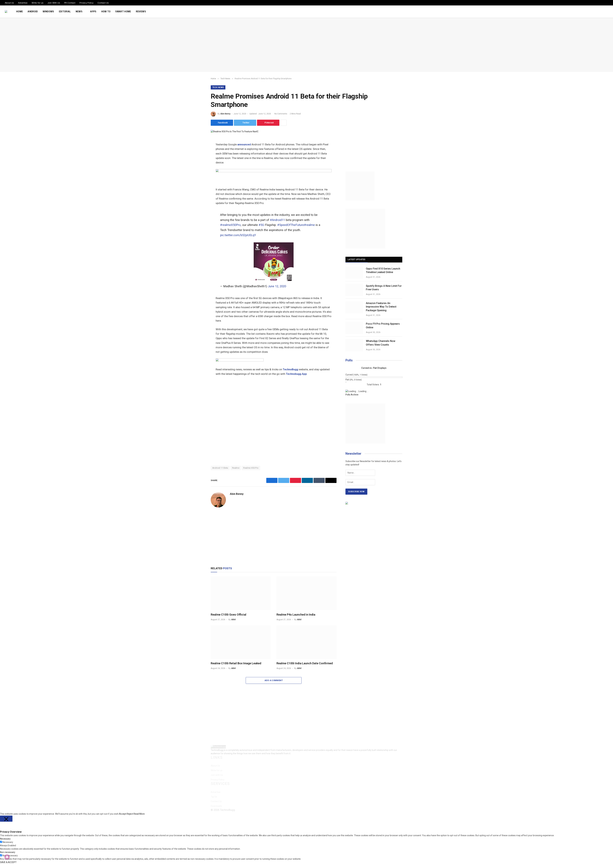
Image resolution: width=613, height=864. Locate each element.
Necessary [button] (5, 838)
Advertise (22, 2)
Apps (93, 11)
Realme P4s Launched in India (295, 614)
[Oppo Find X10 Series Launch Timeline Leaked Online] (354, 273)
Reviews (141, 11)
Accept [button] (122, 814)
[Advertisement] (306, 44)
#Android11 (277, 220)
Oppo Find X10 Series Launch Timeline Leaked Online (383, 270)
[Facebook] (199, 149)
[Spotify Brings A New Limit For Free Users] (354, 290)
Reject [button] (130, 814)
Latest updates (356, 259)
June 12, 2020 (277, 286)
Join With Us (54, 2)
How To (106, 11)
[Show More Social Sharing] (283, 123)
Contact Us (103, 2)
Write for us (37, 2)
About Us (9, 2)
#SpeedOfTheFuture (290, 225)
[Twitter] (199, 156)
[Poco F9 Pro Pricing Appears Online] (354, 328)
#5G (261, 225)
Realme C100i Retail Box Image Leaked (236, 663)
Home (19, 11)
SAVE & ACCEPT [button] (8, 862)
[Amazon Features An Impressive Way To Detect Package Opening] (354, 307)
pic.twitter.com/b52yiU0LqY (238, 235)
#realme (309, 225)
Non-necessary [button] (7, 852)
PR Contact (69, 2)
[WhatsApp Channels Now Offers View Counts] (354, 345)
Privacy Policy (86, 2)
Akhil (233, 619)
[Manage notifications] (7, 857)
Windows (48, 11)
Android (33, 11)
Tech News (218, 87)
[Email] (199, 177)
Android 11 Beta (220, 468)
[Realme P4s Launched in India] (306, 593)
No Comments (280, 114)
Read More (139, 814)
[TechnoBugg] (6, 11)
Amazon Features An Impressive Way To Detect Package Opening (381, 307)
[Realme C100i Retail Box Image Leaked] (241, 642)
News (79, 11)
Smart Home (123, 11)
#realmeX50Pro (230, 225)
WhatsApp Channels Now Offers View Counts (380, 342)
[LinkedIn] (199, 163)
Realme (235, 468)
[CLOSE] (6, 819)
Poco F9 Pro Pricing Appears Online (383, 325)
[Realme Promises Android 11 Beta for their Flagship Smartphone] (234, 131)
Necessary (8, 842)
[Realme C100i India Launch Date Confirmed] (306, 642)
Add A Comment (274, 680)
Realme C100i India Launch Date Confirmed (304, 663)
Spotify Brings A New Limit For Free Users (384, 287)
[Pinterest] (199, 170)
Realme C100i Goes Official (228, 614)
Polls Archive (351, 394)
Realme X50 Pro (250, 468)
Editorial (65, 11)
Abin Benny (225, 114)
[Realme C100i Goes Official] (241, 593)
